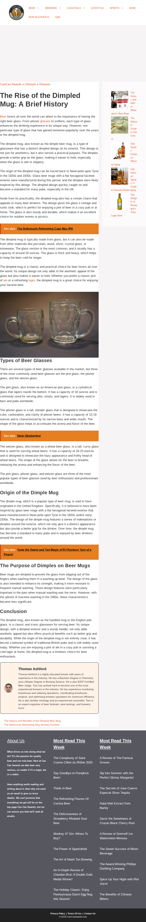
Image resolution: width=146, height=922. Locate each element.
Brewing (51, 8)
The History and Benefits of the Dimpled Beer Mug (32, 720)
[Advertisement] (73, 52)
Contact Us (90, 913)
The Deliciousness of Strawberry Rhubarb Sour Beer (70, 818)
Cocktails (74, 8)
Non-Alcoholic (39, 17)
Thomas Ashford (32, 669)
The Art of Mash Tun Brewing (72, 859)
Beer (32, 8)
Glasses (44, 84)
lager (31, 280)
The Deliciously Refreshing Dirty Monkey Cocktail (31, 724)
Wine (132, 8)
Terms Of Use (75, 913)
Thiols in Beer (62, 788)
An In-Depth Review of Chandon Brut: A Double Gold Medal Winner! (72, 874)
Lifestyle (97, 8)
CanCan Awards (10, 84)
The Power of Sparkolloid (70, 849)
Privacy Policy (57, 913)
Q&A (57, 17)
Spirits (114, 8)
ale (5, 280)
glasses (45, 121)
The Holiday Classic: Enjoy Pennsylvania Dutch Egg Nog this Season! (72, 894)
